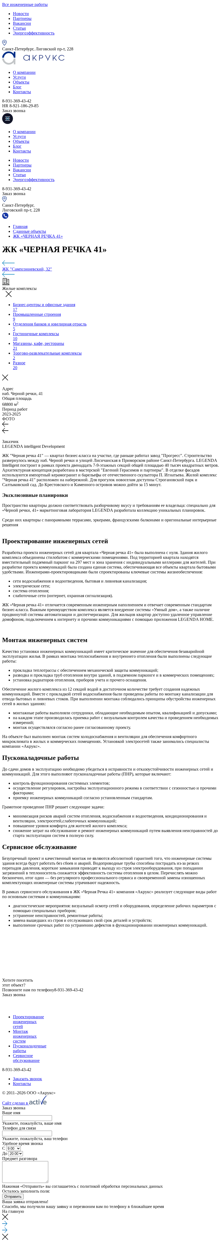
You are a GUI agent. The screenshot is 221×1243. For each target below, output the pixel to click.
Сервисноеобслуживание (26, 1058)
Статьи (19, 28)
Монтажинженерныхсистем (25, 1036)
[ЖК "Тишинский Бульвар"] (110, 263)
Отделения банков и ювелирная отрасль (50, 326)
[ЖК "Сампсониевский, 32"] (110, 1007)
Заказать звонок (27, 1078)
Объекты (21, 82)
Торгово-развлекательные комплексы (47, 355)
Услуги (19, 77)
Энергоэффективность (33, 33)
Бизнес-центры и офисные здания (44, 307)
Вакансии (22, 23)
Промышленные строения (37, 316)
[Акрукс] (33, 63)
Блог (17, 87)
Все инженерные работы (25, 4)
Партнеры (22, 18)
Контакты (22, 91)
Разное (19, 365)
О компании (24, 72)
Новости (21, 13)
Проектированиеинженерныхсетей (28, 1022)
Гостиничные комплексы (36, 336)
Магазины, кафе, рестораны (38, 346)
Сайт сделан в (15, 1103)
